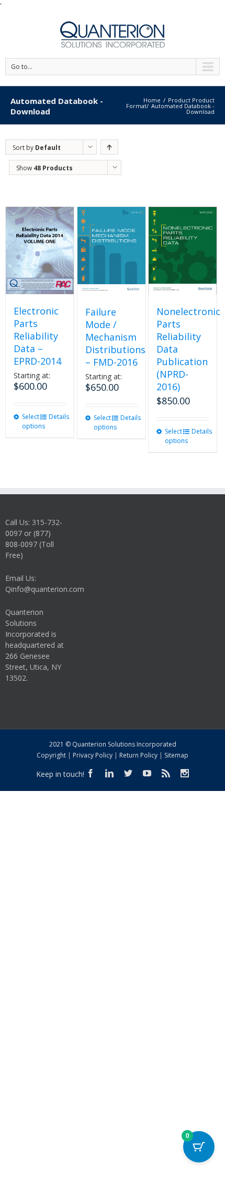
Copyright (51, 755)
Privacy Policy (93, 755)
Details (57, 416)
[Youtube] (147, 773)
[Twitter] (128, 773)
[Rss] (166, 773)
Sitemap (176, 755)
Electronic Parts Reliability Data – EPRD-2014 (37, 336)
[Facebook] (90, 773)
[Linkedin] (109, 773)
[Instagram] (185, 773)
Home (152, 100)
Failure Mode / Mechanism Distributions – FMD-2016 (115, 337)
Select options (30, 421)
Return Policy (138, 755)
